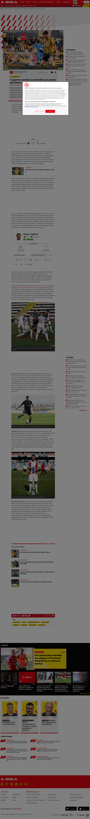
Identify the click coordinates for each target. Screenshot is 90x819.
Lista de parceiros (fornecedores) (31, 106)
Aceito (50, 111)
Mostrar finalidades (40, 111)
